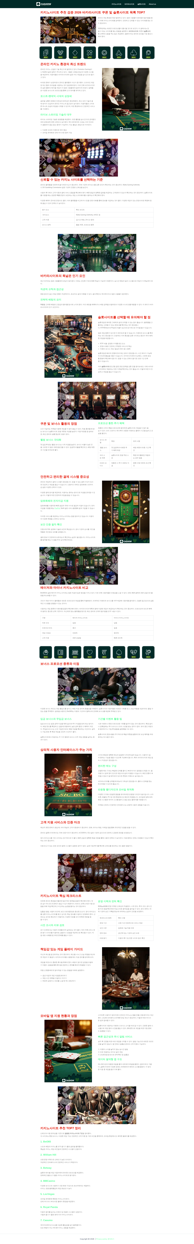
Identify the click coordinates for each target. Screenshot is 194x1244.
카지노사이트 (116, 4)
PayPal (57, 508)
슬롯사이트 (142, 4)
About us (152, 4)
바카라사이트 (129, 4)
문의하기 (111, 1239)
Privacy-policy (101, 1239)
